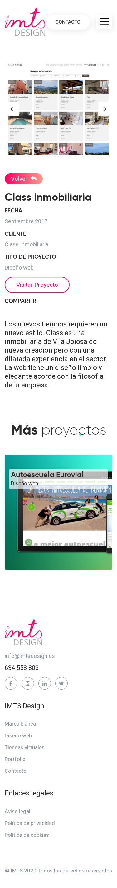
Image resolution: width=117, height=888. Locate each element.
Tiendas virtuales (25, 747)
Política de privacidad (30, 823)
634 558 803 (22, 668)
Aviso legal (17, 811)
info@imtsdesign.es (30, 656)
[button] (12, 109)
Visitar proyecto (37, 284)
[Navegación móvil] (104, 22)
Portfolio (15, 759)
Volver (20, 178)
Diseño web (18, 735)
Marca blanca (20, 724)
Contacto (68, 22)
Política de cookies (27, 835)
